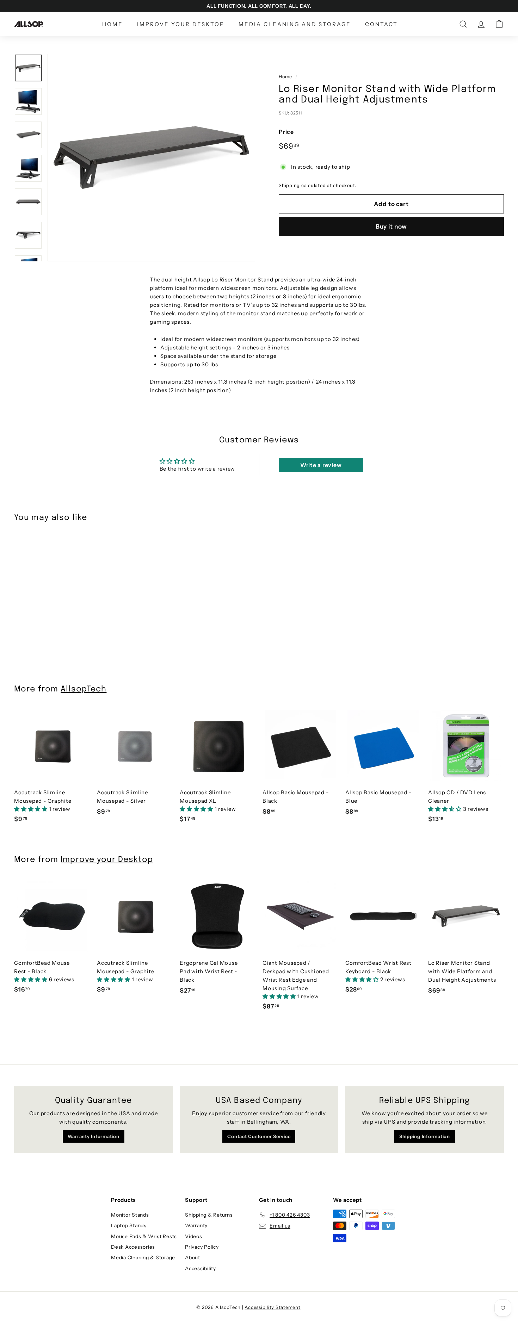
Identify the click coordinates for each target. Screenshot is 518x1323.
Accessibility (200, 1268)
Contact (381, 24)
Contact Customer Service (258, 1136)
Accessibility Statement (272, 1307)
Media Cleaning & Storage (143, 1257)
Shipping (289, 185)
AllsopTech (83, 689)
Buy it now (391, 226)
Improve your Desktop (180, 24)
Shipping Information (424, 1136)
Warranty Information (93, 1136)
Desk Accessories (133, 1247)
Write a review (321, 464)
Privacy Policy (202, 1247)
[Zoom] (151, 157)
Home (112, 24)
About (192, 1257)
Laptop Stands (129, 1225)
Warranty (196, 1225)
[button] (31, 809)
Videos (193, 1236)
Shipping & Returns (209, 1215)
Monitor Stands (130, 1215)
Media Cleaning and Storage (295, 24)
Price (286, 131)
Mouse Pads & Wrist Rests (144, 1236)
